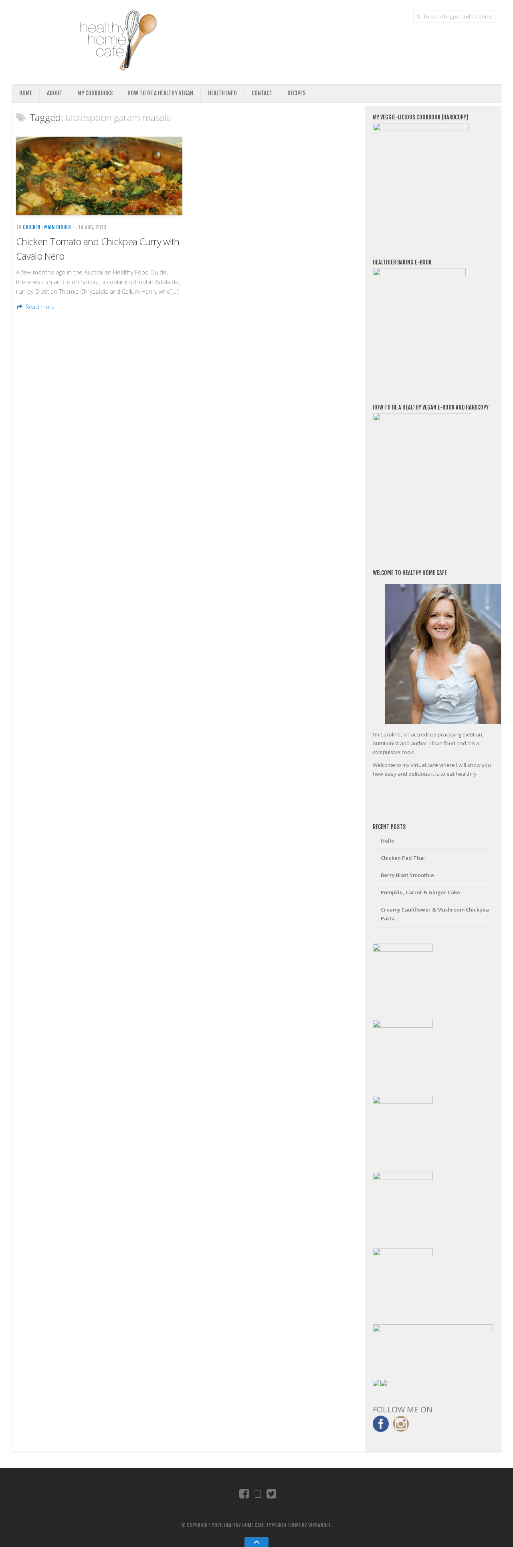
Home (25, 93)
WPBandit (319, 1525)
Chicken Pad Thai (403, 857)
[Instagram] (258, 1493)
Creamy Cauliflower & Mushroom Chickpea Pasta (435, 914)
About (55, 93)
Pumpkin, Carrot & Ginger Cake (420, 892)
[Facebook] (244, 1493)
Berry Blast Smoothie (407, 875)
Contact (262, 93)
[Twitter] (272, 1493)
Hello (387, 840)
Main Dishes (57, 227)
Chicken (31, 227)
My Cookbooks (95, 93)
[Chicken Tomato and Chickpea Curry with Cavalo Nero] (99, 176)
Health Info (222, 93)
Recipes (296, 93)
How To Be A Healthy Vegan (160, 93)
